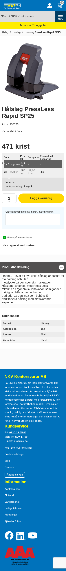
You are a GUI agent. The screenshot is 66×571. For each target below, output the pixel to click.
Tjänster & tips (13, 521)
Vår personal (12, 501)
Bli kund (9, 495)
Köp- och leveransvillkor (18, 447)
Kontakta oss (12, 488)
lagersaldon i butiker (19, 245)
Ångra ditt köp (15, 474)
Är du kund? (33, 25)
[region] (33, 267)
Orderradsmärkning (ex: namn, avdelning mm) (30, 211)
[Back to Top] (59, 547)
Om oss (9, 467)
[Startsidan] (11, 5)
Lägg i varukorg (35, 200)
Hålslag (17, 32)
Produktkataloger (14, 454)
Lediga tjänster (13, 508)
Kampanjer (11, 514)
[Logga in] (49, 5)
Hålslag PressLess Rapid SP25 (42, 32)
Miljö (7, 460)
